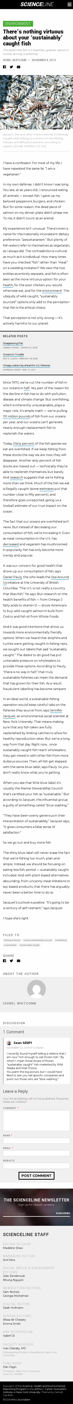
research (16, 477)
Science (36, 4)
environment (52, 290)
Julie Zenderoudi (14, 1276)
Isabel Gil (9, 1335)
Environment (18, 23)
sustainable (10, 945)
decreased (11, 544)
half (27, 388)
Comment (11, 1108)
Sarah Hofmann (13, 1307)
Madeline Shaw (13, 1248)
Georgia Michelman (16, 1296)
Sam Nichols (11, 1292)
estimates (46, 489)
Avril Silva (9, 1260)
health (8, 285)
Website (9, 1160)
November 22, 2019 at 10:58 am (25, 1048)
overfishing (61, 940)
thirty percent (23, 443)
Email (8, 1148)
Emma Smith (12, 1323)
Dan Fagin (9, 1367)
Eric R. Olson (10, 358)
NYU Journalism (20, 1399)
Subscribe (63, 1213)
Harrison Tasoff (12, 369)
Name (7, 1135)
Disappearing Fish (13, 343)
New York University (28, 1392)
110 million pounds (16, 416)
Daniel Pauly (12, 577)
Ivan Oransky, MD (14, 1348)
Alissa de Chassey (14, 1319)
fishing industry (12, 940)
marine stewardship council (38, 940)
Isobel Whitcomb (14, 60)
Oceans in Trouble (13, 354)
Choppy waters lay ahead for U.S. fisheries (26, 365)
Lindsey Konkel (11, 347)
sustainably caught (29, 945)
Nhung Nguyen (13, 1280)
